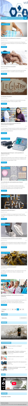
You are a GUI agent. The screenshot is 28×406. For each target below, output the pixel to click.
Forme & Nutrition (6, 79)
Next (3, 311)
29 (23, 309)
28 (20, 309)
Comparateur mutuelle (6, 396)
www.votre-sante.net (22, 404)
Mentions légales (4, 402)
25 (12, 309)
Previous (4, 309)
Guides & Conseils (5, 24)
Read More (4, 73)
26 (15, 309)
